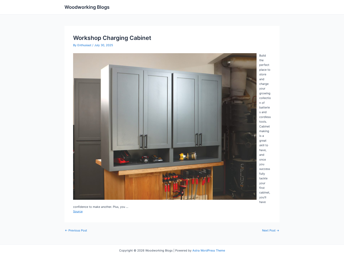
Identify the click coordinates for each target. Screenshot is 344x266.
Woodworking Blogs (86, 7)
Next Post (270, 230)
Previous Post (76, 230)
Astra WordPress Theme (208, 250)
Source (78, 211)
